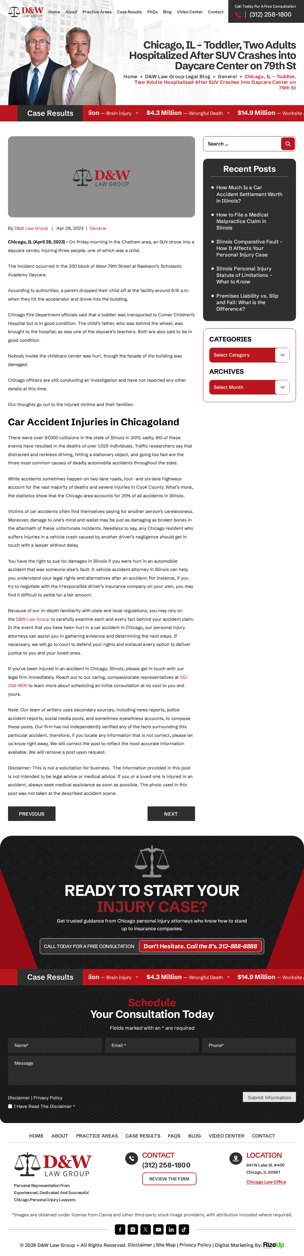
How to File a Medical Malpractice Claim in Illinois (242, 221)
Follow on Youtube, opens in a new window (158, 1229)
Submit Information (269, 1098)
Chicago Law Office (266, 1182)
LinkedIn (171, 1229)
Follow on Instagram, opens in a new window (133, 1229)
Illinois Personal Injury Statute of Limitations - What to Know (244, 275)
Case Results (129, 12)
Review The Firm (169, 1179)
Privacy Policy (48, 1097)
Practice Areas (97, 12)
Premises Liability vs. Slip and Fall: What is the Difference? (247, 302)
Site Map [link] (166, 1244)
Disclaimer (19, 1097)
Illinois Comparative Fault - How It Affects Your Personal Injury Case (249, 248)
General (98, 228)
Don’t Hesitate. (200, 946)
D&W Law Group (31, 228)
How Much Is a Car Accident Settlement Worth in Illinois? (249, 193)
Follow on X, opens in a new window (145, 1229)
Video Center (190, 12)
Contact (216, 12)
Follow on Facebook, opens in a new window (120, 1229)
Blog (167, 12)
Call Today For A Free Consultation (89, 946)
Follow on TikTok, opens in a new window (184, 1229)
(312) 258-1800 (271, 14)
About (71, 12)
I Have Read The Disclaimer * (44, 1106)
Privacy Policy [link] (195, 1244)
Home (54, 12)
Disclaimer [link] (140, 1244)
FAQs (152, 12)
